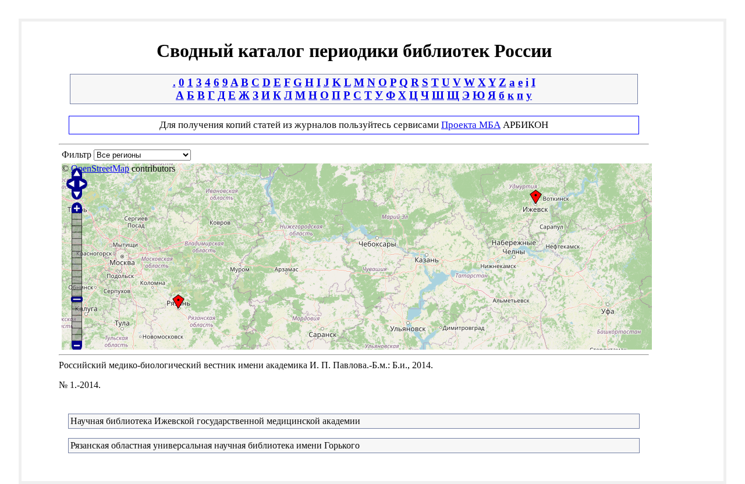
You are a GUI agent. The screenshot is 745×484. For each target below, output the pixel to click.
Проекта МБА (471, 124)
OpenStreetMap (100, 168)
